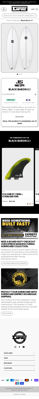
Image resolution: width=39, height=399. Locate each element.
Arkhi (23, 394)
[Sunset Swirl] (30, 204)
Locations (8, 368)
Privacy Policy (23, 390)
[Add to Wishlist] (36, 94)
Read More (19, 116)
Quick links (8, 353)
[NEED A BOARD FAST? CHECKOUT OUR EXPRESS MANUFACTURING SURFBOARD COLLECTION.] (19, 228)
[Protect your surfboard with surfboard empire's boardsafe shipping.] (19, 278)
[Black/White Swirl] (32, 204)
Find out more (7, 313)
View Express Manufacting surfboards (15, 263)
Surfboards (16, 20)
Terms (13, 390)
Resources (8, 363)
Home (8, 20)
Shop (6, 358)
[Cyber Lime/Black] (27, 204)
